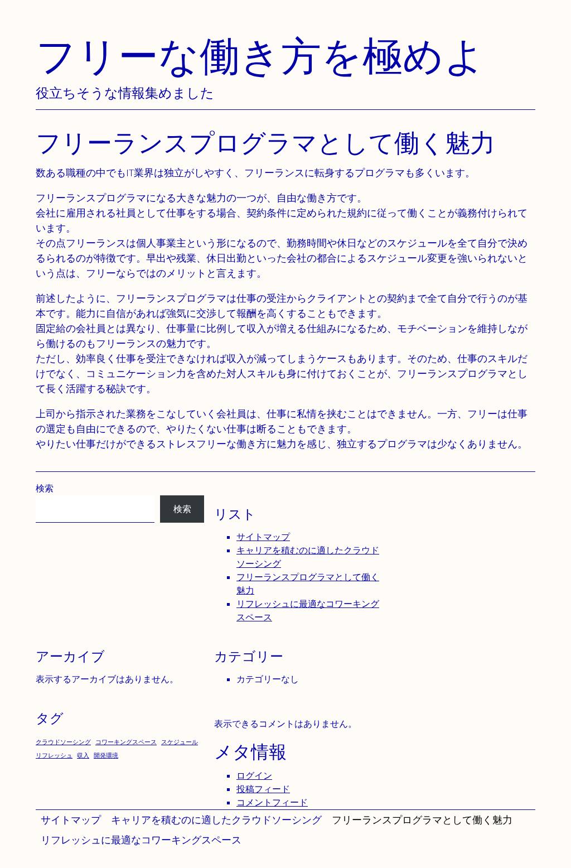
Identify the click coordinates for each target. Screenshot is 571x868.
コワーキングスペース (126, 742)
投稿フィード (263, 789)
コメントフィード (272, 802)
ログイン (254, 776)
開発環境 (106, 755)
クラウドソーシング (63, 742)
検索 (45, 488)
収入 (83, 755)
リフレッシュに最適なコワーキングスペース (141, 839)
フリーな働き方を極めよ (260, 55)
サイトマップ (71, 819)
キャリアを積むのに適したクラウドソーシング (216, 819)
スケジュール (179, 742)
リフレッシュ (54, 755)
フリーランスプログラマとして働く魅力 (422, 819)
